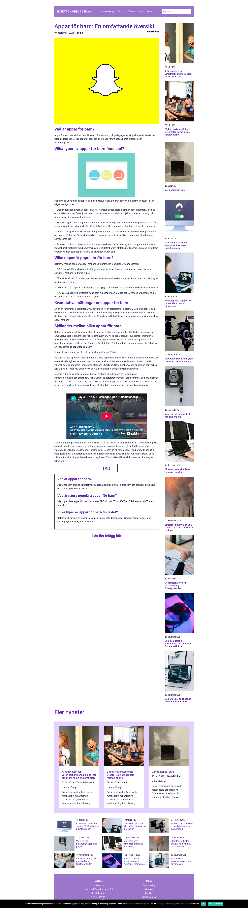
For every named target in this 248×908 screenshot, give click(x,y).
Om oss (121, 11)
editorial (66, 787)
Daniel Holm (173, 776)
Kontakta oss (145, 11)
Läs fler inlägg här (106, 536)
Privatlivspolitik (215, 904)
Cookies (132, 11)
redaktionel (153, 31)
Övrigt (73, 787)
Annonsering (107, 11)
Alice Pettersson (85, 782)
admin (80, 32)
